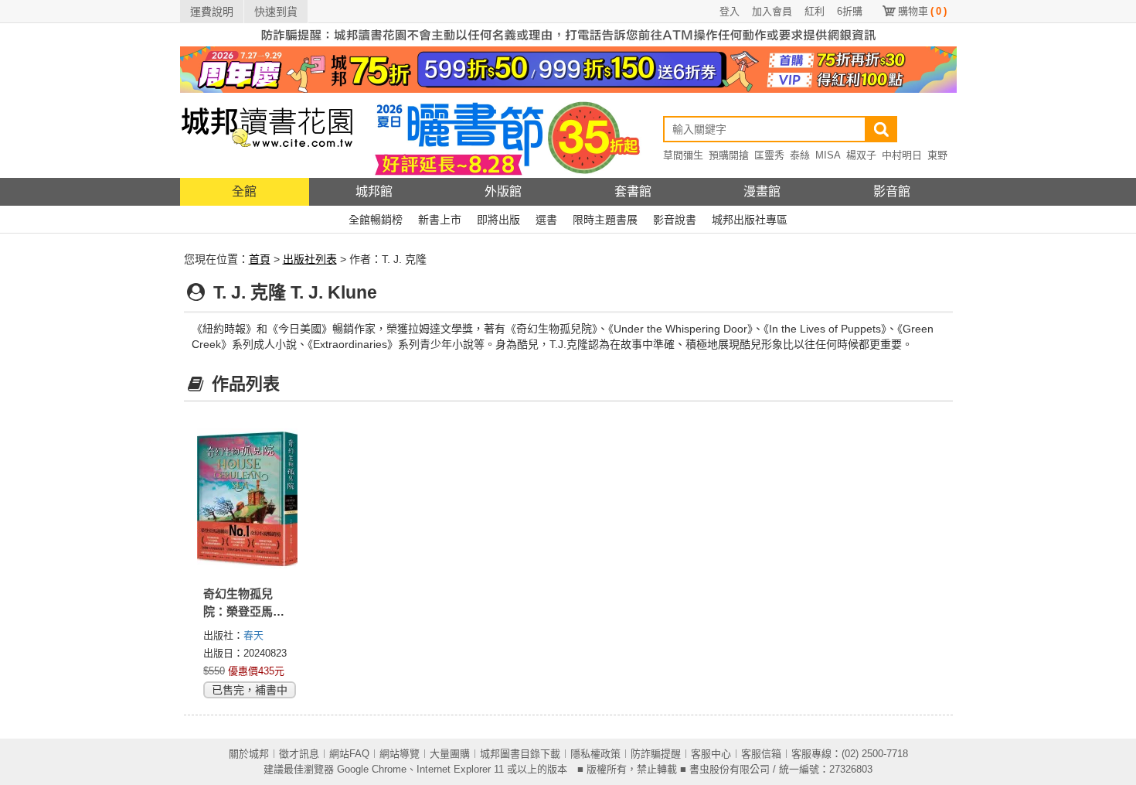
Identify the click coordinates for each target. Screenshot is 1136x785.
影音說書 (674, 219)
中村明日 (902, 155)
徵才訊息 (299, 753)
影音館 (891, 191)
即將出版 (498, 219)
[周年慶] (568, 69)
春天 (253, 635)
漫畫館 (762, 191)
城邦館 (374, 191)
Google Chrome (371, 769)
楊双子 (861, 155)
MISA (828, 155)
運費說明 (211, 11)
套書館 (632, 191)
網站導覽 (399, 753)
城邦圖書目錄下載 (520, 753)
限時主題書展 (605, 219)
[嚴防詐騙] (568, 34)
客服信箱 (761, 753)
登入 (729, 11)
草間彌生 (683, 155)
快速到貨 (276, 11)
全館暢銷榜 (376, 219)
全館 (244, 191)
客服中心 (711, 753)
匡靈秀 (769, 155)
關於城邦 (249, 753)
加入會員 (772, 11)
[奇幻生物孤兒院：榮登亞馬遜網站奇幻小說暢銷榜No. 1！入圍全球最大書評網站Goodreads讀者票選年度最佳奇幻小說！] (248, 498)
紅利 (814, 11)
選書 (546, 219)
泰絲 (800, 155)
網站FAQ (349, 753)
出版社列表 (310, 259)
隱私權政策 (595, 753)
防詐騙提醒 (656, 753)
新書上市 (439, 219)
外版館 (503, 191)
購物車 (922, 11)
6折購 (849, 11)
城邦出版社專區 (749, 219)
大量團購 (450, 753)
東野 (937, 155)
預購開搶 (729, 155)
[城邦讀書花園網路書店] (267, 135)
